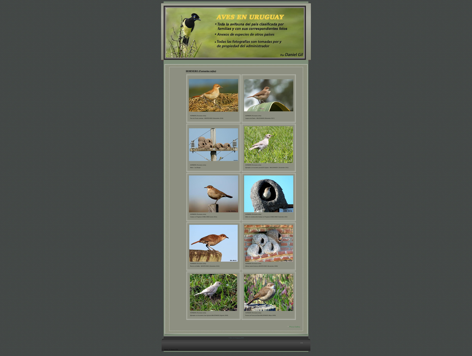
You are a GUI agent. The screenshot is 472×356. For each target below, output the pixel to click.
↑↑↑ (301, 343)
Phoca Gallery (294, 327)
